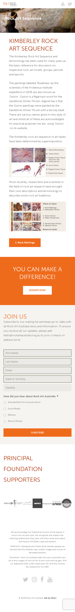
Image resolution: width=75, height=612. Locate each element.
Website (12, 414)
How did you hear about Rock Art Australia (30, 396)
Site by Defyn (50, 598)
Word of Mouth (15, 421)
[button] (70, 4)
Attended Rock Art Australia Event (24, 402)
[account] (62, 4)
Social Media (14, 408)
